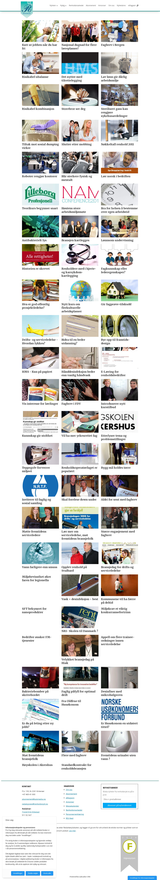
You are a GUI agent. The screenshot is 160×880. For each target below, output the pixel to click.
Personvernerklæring (75, 814)
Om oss (111, 5)
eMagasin (132, 5)
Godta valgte (33, 873)
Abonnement (91, 5)
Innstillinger (17, 873)
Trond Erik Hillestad (30, 812)
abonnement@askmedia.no (34, 799)
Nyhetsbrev (121, 5)
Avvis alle (47, 873)
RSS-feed (69, 818)
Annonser (102, 5)
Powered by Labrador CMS (80, 877)
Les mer (72, 830)
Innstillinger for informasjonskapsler (142, 878)
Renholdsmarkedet (76, 5)
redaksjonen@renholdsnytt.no (35, 804)
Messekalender (72, 806)
